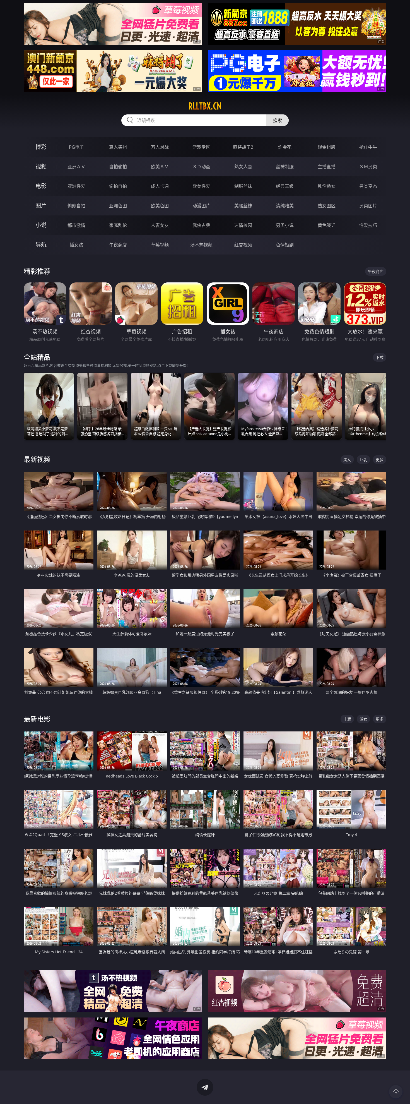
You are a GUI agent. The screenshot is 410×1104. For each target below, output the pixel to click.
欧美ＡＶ (160, 167)
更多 (380, 459)
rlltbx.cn (205, 106)
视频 (41, 166)
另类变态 (368, 186)
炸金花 (284, 147)
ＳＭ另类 (368, 167)
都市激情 (76, 225)
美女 (347, 459)
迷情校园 (243, 225)
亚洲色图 (118, 206)
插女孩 (76, 245)
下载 (380, 357)
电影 (41, 186)
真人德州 (118, 147)
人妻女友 (160, 225)
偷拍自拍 (118, 186)
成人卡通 (160, 186)
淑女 (363, 719)
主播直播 (327, 167)
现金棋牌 (327, 147)
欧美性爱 (201, 186)
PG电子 (76, 147)
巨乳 (363, 459)
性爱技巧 (368, 225)
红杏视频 (243, 245)
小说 (41, 225)
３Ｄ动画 (201, 167)
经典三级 (285, 186)
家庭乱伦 (118, 225)
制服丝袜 (243, 186)
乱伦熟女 (327, 186)
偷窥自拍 (76, 206)
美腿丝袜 (243, 206)
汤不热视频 (201, 245)
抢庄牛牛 (368, 147)
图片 (41, 205)
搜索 (277, 120)
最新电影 (37, 718)
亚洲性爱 (76, 186)
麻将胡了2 (243, 147)
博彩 (41, 147)
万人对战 (160, 147)
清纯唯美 (285, 206)
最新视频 (37, 459)
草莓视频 (160, 245)
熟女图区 (327, 206)
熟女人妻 (243, 167)
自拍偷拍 (118, 167)
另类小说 (285, 225)
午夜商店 (118, 245)
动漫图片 (201, 206)
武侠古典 (201, 225)
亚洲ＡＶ (76, 167)
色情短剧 (285, 245)
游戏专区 (201, 147)
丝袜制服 (285, 167)
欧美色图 (160, 206)
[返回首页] (395, 1091)
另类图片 (368, 206)
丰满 (347, 719)
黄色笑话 (327, 225)
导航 (41, 244)
